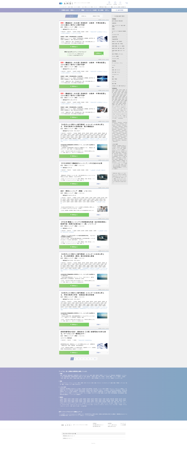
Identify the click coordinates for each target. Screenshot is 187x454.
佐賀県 (84, 401)
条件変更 (120, 10)
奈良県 (103, 400)
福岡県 (80, 401)
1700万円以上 (119, 136)
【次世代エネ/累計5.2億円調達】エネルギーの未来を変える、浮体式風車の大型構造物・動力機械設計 (82, 125)
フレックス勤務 (124, 163)
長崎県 (88, 401)
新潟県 (116, 398)
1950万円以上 (120, 138)
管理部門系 (114, 23)
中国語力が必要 (89, 390)
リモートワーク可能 (76, 33)
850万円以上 (121, 126)
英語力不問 (93, 31)
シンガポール (117, 106)
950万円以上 (117, 127)
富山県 (120, 398)
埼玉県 (119, 92)
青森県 (117, 89)
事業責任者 (121, 159)
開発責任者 (118, 160)
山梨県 (117, 95)
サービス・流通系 (115, 56)
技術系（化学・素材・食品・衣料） (118, 48)
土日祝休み (99, 31)
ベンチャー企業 (119, 148)
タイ (113, 106)
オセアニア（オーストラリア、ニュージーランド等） (119, 113)
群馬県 (115, 92)
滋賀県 (124, 96)
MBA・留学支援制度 (112, 393)
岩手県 (120, 89)
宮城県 (124, 89)
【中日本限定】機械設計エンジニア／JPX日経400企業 (81, 163)
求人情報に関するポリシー (98, 424)
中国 (116, 104)
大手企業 (98, 170)
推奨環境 (109, 423)
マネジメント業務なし (121, 149)
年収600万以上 (83, 139)
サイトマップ (123, 423)
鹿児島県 (124, 103)
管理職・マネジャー (110, 388)
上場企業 (93, 170)
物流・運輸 (114, 83)
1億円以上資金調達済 (74, 139)
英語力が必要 (118, 152)
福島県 (119, 91)
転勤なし (120, 153)
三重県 (120, 96)
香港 (122, 104)
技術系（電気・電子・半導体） (117, 43)
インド (118, 107)
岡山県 (123, 99)
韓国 (119, 104)
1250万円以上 (124, 130)
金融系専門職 (114, 36)
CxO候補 (124, 157)
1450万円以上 (118, 133)
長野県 (121, 95)
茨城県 (123, 91)
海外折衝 (76, 390)
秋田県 (76, 398)
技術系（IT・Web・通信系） (117, 41)
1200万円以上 (118, 130)
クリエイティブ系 (115, 58)
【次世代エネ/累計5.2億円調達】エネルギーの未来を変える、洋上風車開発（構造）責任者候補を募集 (82, 255)
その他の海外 (120, 118)
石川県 (124, 398)
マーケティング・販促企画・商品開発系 (112, 375)
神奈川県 (112, 398)
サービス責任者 (107, 391)
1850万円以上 (123, 137)
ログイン (120, 4)
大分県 (117, 103)
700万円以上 (118, 125)
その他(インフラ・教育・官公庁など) (119, 85)
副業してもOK (123, 164)
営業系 (113, 28)
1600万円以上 (122, 134)
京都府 (92, 400)
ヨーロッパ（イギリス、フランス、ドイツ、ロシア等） (106, 404)
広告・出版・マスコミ (116, 72)
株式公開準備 (89, 388)
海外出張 (122, 151)
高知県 (76, 401)
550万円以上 (116, 123)
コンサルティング (115, 74)
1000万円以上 (122, 127)
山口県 (115, 100)
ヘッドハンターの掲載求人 (75, 394)
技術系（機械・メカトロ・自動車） (118, 46)
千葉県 (122, 92)
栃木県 (92, 398)
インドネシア (123, 106)
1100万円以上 (120, 129)
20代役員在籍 (118, 157)
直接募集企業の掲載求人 (117, 167)
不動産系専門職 (115, 39)
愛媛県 (126, 100)
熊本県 (113, 103)
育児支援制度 (121, 393)
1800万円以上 (117, 137)
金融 (113, 76)
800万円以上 (115, 126)
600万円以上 (122, 123)
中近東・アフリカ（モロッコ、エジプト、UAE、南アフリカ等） (119, 117)
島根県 (119, 99)
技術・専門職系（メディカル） (98, 378)
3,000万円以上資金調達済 (118, 155)
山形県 (116, 91)
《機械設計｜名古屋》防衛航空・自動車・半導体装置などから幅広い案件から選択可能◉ (83, 24)
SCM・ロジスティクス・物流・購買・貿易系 (89, 375)
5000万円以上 (115, 141)
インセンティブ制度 (67, 393)
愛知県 (117, 96)
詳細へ (99, 46)
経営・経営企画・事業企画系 (117, 20)
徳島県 (119, 100)
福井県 (114, 95)
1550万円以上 (116, 134)
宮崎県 (120, 103)
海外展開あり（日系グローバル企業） (91, 138)
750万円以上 (124, 125)
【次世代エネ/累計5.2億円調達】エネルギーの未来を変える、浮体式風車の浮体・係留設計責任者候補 (82, 294)
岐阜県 (124, 95)
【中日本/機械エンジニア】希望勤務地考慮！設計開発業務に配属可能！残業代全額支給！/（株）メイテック (84, 223)
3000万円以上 (124, 140)
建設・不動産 (116, 382)
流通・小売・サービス (116, 69)
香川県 (122, 100)
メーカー (113, 65)
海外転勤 (123, 160)
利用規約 (94, 423)
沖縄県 (113, 104)
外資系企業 (114, 145)
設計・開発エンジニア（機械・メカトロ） (77, 191)
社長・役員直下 (115, 159)
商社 (113, 67)
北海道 (113, 89)
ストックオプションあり (93, 139)
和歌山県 (108, 400)
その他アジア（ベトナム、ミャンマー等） (91, 403)
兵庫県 (100, 400)
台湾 (124, 104)
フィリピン (114, 107)
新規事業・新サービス (116, 151)
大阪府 (96, 400)
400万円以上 (114, 122)
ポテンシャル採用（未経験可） (71, 391)
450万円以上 (120, 122)
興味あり (75, 46)
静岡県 (113, 96)
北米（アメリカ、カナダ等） (107, 403)
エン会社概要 (123, 424)
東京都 (126, 92)
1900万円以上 (114, 138)
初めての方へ (109, 4)
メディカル (114, 81)
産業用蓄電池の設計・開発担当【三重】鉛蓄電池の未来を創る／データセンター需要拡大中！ (83, 332)
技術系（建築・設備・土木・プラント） (82, 378)
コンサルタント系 (115, 34)
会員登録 (115, 4)
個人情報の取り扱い (97, 426)
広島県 (124, 400)
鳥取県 (116, 99)
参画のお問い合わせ (112, 426)
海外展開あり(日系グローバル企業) (73, 388)
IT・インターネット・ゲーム (66, 382)
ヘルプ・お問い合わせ (112, 424)
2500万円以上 (118, 140)
